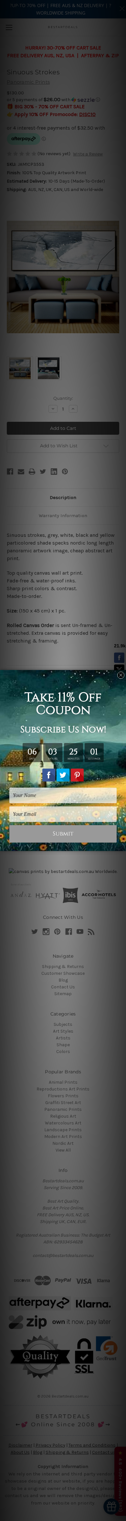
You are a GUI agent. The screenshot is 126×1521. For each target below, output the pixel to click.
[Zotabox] (122, 845)
